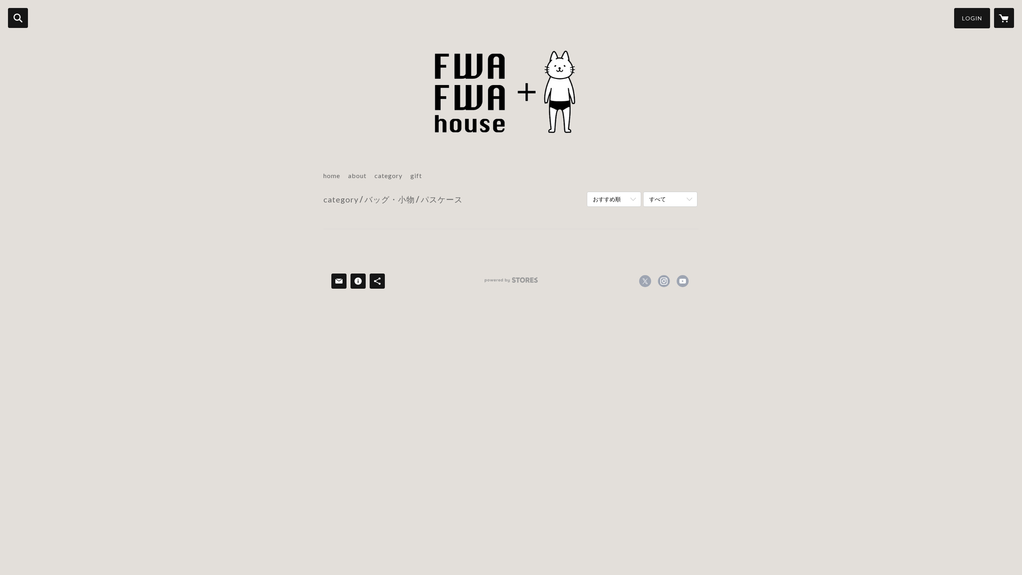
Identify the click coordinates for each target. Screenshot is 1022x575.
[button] (972, 18)
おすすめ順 (607, 199)
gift (416, 175)
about (357, 175)
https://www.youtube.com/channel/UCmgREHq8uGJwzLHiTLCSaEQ (683, 281)
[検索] (18, 18)
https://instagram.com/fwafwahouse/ (664, 281)
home (331, 175)
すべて (657, 199)
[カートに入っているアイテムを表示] (1004, 18)
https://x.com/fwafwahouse (645, 281)
